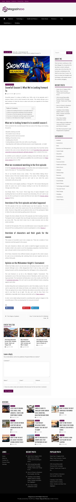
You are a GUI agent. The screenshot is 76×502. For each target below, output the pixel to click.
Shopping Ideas (60, 178)
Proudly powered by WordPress (26, 498)
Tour (61, 19)
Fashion (58, 159)
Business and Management (63, 148)
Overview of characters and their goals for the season (20, 116)
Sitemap (26, 1)
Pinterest (26, 308)
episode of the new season (18, 168)
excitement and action (12, 280)
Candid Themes (54, 498)
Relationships (60, 172)
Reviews (53, 19)
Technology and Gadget (62, 186)
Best (57, 145)
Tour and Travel (60, 189)
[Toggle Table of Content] (32, 108)
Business (10, 19)
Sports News (59, 183)
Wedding (17, 23)
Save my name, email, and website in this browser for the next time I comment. (26, 387)
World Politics (60, 199)
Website (37, 380)
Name (6, 380)
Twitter (18, 308)
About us (8, 1)
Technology (19, 19)
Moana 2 (43, 228)
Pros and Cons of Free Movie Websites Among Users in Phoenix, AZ (42, 341)
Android (58, 140)
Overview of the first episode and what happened (19, 114)
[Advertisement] (38, 36)
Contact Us (14, 1)
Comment (7, 360)
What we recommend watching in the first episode (19, 112)
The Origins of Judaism (13, 316)
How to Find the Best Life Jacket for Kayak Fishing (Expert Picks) (16, 440)
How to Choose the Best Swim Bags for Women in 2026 (67, 410)
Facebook (10, 308)
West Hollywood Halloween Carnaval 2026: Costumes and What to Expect (63, 124)
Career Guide (59, 151)
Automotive (59, 143)
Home (3, 1)
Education (59, 153)
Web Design (59, 191)
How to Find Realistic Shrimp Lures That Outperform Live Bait (41, 440)
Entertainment (9, 84)
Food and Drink (60, 162)
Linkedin (35, 308)
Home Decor (44, 19)
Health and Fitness (32, 19)
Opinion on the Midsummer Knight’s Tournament (19, 118)
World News (7, 23)
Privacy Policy (20, 1)
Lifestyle (58, 170)
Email (21, 380)
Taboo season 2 (40, 294)
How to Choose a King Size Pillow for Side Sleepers (66, 440)
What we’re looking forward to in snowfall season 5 (20, 110)
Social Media (59, 180)
